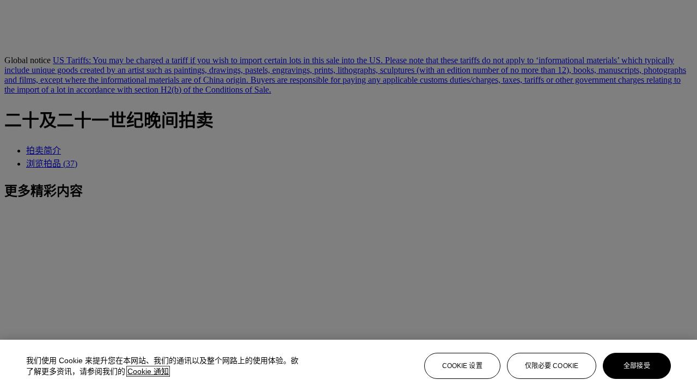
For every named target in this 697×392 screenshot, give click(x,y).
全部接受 (636, 366)
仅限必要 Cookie (551, 366)
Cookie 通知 (148, 371)
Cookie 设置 (462, 366)
